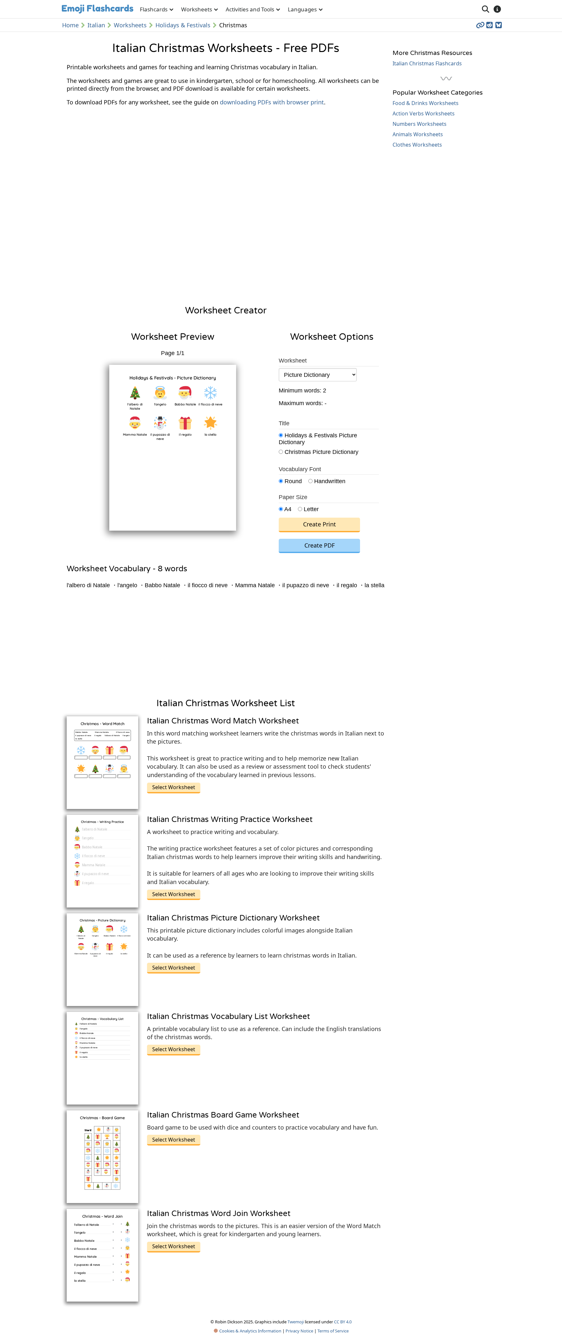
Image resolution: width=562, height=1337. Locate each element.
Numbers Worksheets (420, 123)
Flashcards (153, 9)
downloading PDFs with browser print (272, 102)
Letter (310, 509)
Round (292, 481)
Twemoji (296, 1322)
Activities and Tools (250, 9)
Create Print (319, 524)
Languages (302, 9)
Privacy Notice (299, 1331)
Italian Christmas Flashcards (427, 63)
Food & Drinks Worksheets (426, 103)
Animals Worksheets (418, 134)
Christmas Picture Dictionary (320, 452)
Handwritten (329, 481)
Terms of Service (333, 1331)
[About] (497, 9)
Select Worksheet (173, 787)
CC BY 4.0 (343, 1322)
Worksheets (196, 9)
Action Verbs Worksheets (424, 113)
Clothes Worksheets (417, 144)
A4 (287, 509)
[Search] (485, 9)
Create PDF (319, 545)
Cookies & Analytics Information (249, 1331)
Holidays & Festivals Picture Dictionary (318, 438)
